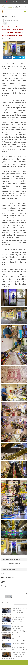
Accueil (4, 16)
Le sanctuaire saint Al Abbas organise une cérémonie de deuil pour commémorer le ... (13, 655)
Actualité (12, 16)
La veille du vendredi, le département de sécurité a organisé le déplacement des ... (14, 611)
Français (9, 1)
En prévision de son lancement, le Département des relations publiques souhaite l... (12, 638)
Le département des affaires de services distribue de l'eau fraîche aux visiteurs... (13, 620)
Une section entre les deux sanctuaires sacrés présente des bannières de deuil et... (13, 647)
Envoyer (8, 596)
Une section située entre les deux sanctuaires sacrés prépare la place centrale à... (12, 629)
